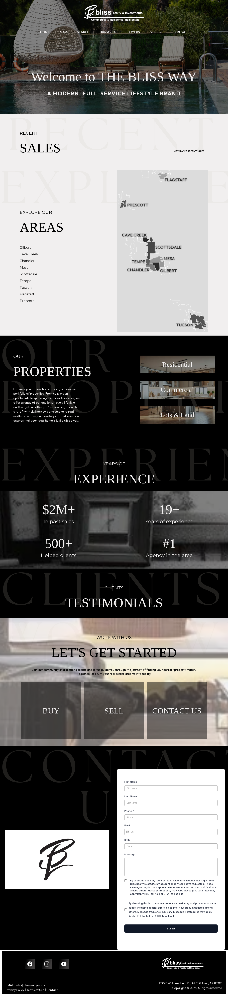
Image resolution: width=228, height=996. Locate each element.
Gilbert (25, 247)
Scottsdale (28, 274)
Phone (129, 811)
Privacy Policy (160, 939)
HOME (45, 32)
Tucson (26, 288)
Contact (52, 990)
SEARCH (83, 32)
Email (128, 825)
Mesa (24, 268)
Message (129, 854)
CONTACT (180, 32)
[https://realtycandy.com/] (182, 963)
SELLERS (156, 32)
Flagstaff (27, 294)
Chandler (27, 261)
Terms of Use (35, 990)
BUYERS (134, 32)
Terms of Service (179, 939)
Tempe (25, 281)
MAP (63, 32)
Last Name (130, 796)
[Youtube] (64, 964)
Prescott (27, 301)
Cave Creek (29, 254)
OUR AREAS (108, 32)
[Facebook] (30, 964)
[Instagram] (47, 964)
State (127, 840)
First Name (130, 781)
